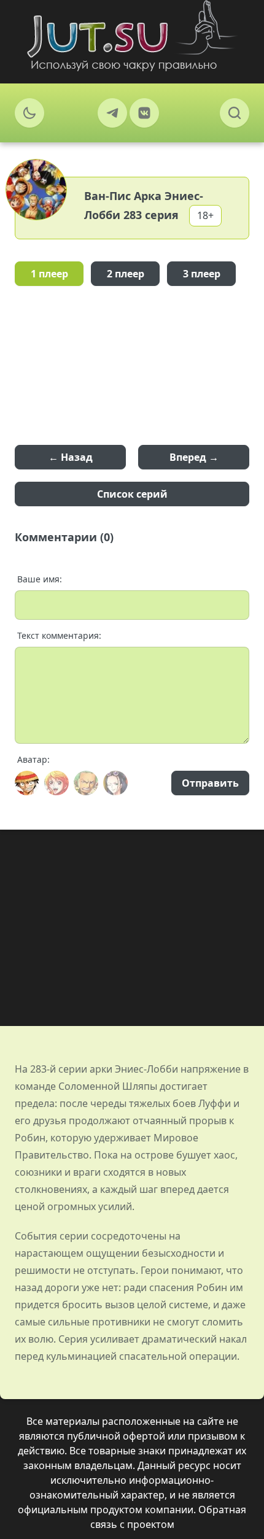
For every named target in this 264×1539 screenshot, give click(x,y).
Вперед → (194, 457)
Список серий (132, 494)
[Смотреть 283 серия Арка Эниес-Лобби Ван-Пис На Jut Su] (132, 35)
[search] (234, 113)
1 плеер (49, 273)
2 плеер (125, 273)
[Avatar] (27, 783)
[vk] (144, 113)
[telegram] (112, 113)
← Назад (71, 457)
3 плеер (201, 273)
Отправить (210, 783)
